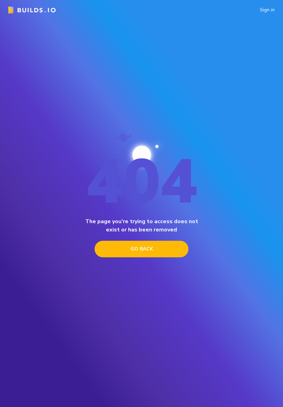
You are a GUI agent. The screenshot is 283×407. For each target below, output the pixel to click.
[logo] (32, 10)
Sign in (267, 10)
